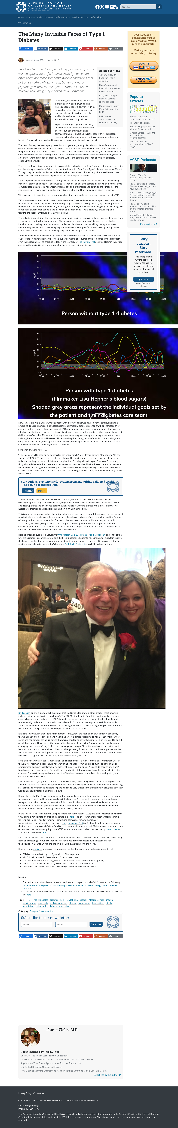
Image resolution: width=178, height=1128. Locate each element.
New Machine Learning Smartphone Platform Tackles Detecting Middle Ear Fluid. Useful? (64, 1070)
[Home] (45, 7)
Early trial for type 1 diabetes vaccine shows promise (108, 98)
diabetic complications (60, 906)
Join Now (28, 490)
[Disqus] (70, 976)
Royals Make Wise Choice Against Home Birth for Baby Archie (51, 1063)
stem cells (43, 903)
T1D (28, 899)
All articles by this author (106, 1074)
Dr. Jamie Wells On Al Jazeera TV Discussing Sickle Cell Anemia (53, 885)
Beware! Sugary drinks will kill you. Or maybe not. (142, 127)
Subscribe (96, 17)
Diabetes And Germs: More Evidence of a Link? (109, 109)
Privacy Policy (24, 1093)
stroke (109, 903)
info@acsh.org (31, 1105)
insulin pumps (29, 903)
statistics (37, 849)
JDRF (62, 899)
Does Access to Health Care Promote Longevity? (44, 1055)
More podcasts (147, 224)
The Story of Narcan (140, 122)
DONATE (144, 63)
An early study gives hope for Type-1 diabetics (109, 77)
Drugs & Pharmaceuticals (42, 911)
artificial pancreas (58, 903)
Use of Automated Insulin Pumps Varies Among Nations (109, 88)
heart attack (98, 903)
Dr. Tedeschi (24, 712)
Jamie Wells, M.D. (36, 60)
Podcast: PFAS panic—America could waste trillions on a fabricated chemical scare (143, 207)
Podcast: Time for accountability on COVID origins (141, 144)
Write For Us (24, 22)
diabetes (54, 899)
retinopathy (42, 906)
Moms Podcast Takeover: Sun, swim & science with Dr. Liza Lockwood (143, 217)
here (72, 816)
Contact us (38, 1093)
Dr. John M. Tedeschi (75, 544)
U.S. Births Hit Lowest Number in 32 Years (41, 1067)
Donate (49, 17)
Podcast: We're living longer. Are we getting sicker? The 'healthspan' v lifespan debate (143, 196)
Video (40, 17)
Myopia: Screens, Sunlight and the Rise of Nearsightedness (142, 135)
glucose (72, 903)
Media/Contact (80, 17)
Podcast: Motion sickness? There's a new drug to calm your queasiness (143, 186)
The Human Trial (86, 241)
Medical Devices (96, 899)
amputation (28, 906)
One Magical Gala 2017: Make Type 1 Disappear (81, 534)
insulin (109, 899)
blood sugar (84, 903)
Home (20, 17)
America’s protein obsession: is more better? (142, 117)
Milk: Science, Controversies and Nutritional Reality (108, 119)
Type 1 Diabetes (40, 899)
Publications (62, 17)
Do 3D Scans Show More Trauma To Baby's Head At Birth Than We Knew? (57, 1059)
